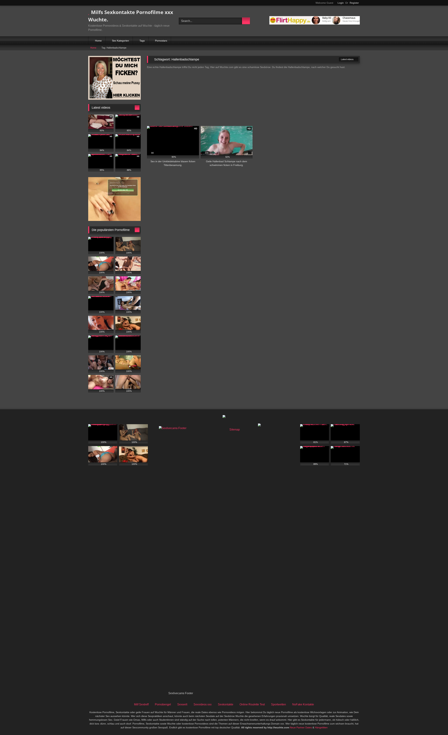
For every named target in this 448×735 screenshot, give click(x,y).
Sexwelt (182, 704)
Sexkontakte (225, 704)
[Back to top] (437, 724)
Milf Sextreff (141, 704)
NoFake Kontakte (303, 704)
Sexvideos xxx (203, 704)
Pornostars (161, 40)
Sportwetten (278, 704)
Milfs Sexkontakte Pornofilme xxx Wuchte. (130, 16)
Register (354, 2)
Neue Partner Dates (301, 727)
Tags (142, 40)
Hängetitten (321, 727)
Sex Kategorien (120, 40)
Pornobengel (163, 704)
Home (98, 40)
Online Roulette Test (252, 704)
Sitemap (234, 429)
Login (341, 2)
